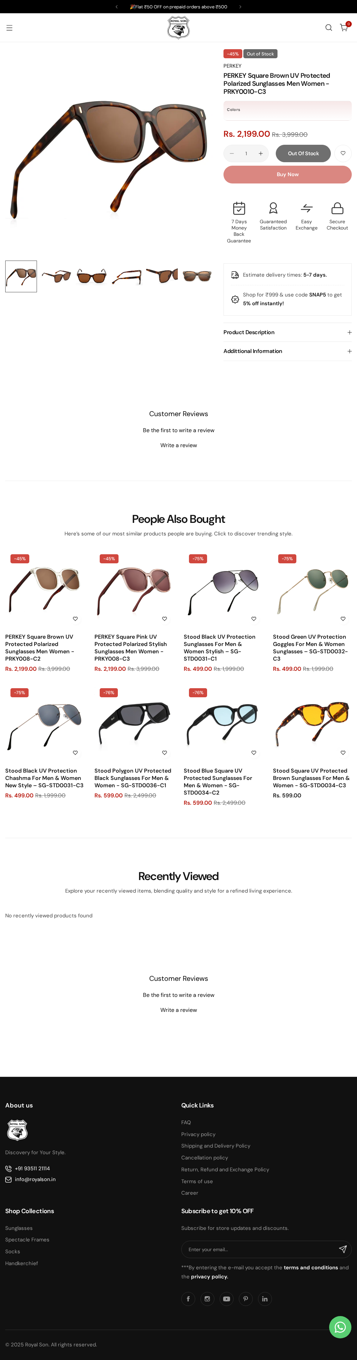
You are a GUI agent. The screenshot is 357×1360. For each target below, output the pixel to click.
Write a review (178, 445)
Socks (12, 1251)
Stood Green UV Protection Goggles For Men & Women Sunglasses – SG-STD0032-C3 (310, 647)
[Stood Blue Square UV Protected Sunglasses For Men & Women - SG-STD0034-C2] (223, 722)
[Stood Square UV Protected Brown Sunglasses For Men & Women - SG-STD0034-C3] (312, 722)
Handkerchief (21, 1263)
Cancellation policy (204, 1157)
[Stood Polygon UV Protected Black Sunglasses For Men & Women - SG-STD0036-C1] (133, 722)
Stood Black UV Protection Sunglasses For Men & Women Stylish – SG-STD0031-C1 (220, 647)
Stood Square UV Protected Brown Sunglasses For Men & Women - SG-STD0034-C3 (311, 778)
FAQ (186, 1122)
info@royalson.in (35, 1179)
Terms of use (197, 1181)
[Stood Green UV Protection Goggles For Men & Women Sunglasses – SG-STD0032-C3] (312, 588)
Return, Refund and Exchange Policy (225, 1169)
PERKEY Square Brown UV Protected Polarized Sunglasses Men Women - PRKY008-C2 (39, 647)
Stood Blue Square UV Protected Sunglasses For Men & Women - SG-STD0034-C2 (218, 781)
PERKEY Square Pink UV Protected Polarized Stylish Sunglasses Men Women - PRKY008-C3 (130, 647)
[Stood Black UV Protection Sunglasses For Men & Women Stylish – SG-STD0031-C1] (223, 588)
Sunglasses (19, 1228)
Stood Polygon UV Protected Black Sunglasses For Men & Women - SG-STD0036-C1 (132, 778)
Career (189, 1192)
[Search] (328, 27)
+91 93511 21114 (32, 1168)
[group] (109, 153)
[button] (116, 7)
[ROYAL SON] (178, 27)
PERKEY (232, 65)
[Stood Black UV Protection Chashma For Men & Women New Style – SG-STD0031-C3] (44, 722)
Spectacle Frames (27, 1239)
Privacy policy (198, 1134)
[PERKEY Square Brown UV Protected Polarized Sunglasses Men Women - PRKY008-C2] (44, 588)
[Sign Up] (343, 1249)
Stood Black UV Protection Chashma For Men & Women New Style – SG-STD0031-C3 (44, 778)
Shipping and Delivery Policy (215, 1145)
